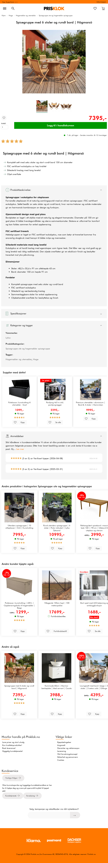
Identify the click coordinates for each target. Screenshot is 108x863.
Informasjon (101, 2)
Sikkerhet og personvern (67, 757)
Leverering (61, 751)
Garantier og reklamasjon (68, 748)
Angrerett (61, 745)
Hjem (4, 15)
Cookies (60, 760)
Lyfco (8, 337)
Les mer (20, 449)
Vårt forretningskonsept (67, 754)
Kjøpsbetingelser (64, 742)
